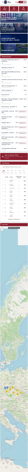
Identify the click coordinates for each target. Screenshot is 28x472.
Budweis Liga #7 (6, 122)
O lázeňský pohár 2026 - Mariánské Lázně (8, 143)
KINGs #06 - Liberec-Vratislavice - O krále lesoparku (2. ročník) (12, 99)
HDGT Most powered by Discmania (8, 137)
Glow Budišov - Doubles (8, 132)
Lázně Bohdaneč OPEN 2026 (9, 148)
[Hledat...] (15, 2)
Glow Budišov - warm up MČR (8, 111)
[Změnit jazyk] (17, 2)
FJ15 (24, 172)
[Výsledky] (2, 63)
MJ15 (20, 172)
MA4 (12, 172)
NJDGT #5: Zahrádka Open (8, 85)
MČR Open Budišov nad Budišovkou (8, 127)
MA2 (20, 170)
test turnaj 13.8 (5, 94)
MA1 (12, 170)
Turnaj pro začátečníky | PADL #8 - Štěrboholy (11, 60)
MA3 (4, 172)
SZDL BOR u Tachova (7, 67)
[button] (7, 387)
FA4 (16, 172)
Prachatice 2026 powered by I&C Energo (12, 79)
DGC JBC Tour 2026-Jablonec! (7, 117)
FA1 (16, 170)
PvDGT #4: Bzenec (6, 90)
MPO (4, 170)
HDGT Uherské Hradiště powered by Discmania (11, 72)
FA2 (24, 170)
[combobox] (13, 167)
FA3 (8, 172)
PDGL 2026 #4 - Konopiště (8, 106)
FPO (8, 170)
